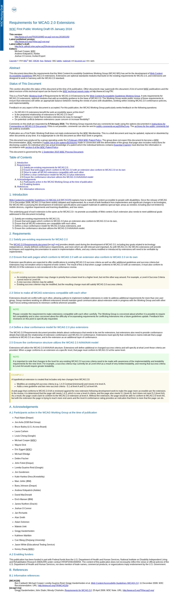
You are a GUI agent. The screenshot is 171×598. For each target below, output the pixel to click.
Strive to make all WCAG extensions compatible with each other (52, 172)
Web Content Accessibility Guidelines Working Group (115, 96)
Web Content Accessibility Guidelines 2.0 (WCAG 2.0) (34, 200)
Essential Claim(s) (122, 145)
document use (80, 61)
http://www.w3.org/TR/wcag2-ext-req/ (32, 42)
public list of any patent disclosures (60, 142)
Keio (41, 61)
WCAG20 (66, 200)
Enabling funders (30, 184)
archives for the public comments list (152, 126)
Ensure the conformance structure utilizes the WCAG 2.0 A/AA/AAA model (56, 177)
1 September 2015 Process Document (62, 152)
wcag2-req (54, 244)
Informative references (32, 189)
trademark (67, 61)
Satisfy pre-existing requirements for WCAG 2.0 (44, 167)
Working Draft (35, 96)
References (21, 187)
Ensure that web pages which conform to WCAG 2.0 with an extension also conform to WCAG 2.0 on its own (72, 170)
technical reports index (76, 91)
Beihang (47, 61)
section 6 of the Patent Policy (41, 147)
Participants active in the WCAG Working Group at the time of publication (56, 182)
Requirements (22, 165)
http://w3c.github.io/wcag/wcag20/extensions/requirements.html (44, 46)
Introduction (21, 163)
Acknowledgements (25, 179)
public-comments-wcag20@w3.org (112, 126)
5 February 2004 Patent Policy (84, 140)
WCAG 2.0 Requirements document (31, 244)
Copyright (13, 61)
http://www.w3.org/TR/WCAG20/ (53, 585)
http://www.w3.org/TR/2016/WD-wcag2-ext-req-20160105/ (42, 37)
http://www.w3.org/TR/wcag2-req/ (138, 590)
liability (59, 61)
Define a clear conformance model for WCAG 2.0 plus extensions (52, 175)
